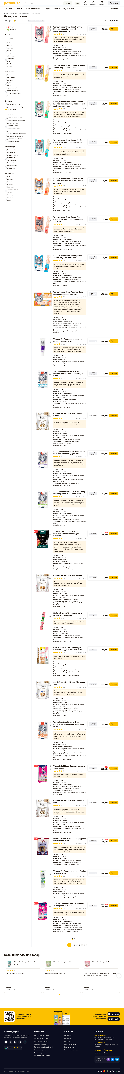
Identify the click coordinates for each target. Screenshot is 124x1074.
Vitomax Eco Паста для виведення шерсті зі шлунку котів (67, 340)
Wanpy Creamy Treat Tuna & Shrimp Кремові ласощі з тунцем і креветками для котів (68, 29)
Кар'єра (67, 1041)
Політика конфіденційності (43, 1047)
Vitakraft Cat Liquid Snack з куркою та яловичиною (69, 767)
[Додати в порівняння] (50, 30)
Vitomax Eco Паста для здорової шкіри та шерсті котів (69, 872)
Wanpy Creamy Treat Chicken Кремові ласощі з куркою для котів (69, 66)
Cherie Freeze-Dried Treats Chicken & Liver (68, 801)
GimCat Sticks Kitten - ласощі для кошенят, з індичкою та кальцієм (67, 649)
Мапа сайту (38, 1053)
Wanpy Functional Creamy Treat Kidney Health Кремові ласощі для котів (69, 492)
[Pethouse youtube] (6, 1042)
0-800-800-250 (99, 1035)
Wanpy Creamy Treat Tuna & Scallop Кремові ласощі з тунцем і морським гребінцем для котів (69, 104)
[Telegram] (117, 1059)
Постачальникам (70, 1044)
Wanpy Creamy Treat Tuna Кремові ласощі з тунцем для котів (67, 257)
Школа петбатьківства (42, 1056)
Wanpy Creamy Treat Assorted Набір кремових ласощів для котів (68, 293)
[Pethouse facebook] (10, 1042)
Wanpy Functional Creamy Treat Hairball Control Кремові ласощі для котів (68, 373)
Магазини (67, 1038)
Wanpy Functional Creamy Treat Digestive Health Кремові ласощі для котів (68, 724)
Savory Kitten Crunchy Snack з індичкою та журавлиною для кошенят (66, 533)
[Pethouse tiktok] (25, 1042)
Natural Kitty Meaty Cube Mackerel (103, 962)
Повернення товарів (41, 1041)
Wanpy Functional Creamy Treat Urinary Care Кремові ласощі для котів (69, 453)
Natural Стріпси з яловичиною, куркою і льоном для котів (69, 840)
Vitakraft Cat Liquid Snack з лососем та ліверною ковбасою (68, 904)
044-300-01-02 (99, 1043)
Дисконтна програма (41, 1035)
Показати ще (78, 939)
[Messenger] (112, 1059)
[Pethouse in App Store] (113, 1019)
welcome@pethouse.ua (103, 1050)
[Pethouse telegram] (20, 1042)
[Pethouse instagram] (15, 1042)
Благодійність (69, 1047)
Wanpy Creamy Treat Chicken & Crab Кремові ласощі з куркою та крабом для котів (68, 181)
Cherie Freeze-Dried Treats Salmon (67, 575)
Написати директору (71, 1050)
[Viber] (108, 1059)
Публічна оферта (40, 1044)
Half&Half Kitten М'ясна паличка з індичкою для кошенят (67, 614)
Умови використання (41, 1050)
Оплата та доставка (41, 1038)
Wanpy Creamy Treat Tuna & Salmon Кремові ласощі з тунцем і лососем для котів (68, 219)
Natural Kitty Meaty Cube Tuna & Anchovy (24, 963)
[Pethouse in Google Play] (113, 1014)
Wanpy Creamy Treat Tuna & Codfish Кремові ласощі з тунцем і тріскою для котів (68, 142)
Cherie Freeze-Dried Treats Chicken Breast (67, 414)
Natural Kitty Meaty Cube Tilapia (63, 962)
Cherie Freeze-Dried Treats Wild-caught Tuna (69, 683)
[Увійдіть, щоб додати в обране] (50, 27)
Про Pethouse (68, 1035)
